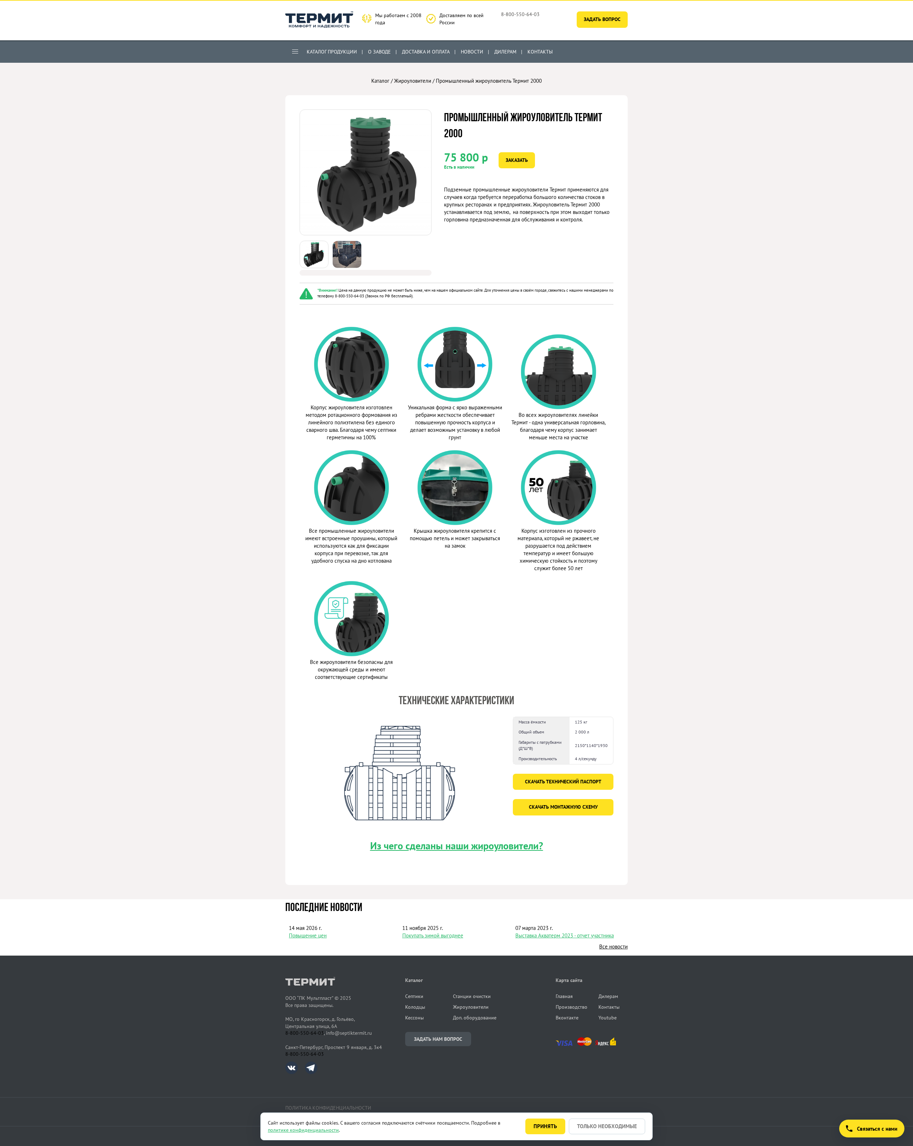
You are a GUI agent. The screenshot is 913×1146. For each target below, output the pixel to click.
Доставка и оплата (426, 51)
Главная (564, 996)
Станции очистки (472, 996)
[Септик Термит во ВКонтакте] (295, 1072)
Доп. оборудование (474, 1017)
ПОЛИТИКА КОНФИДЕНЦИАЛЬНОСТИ (328, 1108)
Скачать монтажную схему (563, 807)
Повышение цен (308, 935)
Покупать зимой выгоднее (432, 935)
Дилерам (505, 51)
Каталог (380, 80)
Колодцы (415, 1007)
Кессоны (414, 1017)
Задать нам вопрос (438, 1039)
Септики (414, 996)
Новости (472, 51)
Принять (545, 1126)
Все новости (613, 946)
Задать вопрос (602, 19)
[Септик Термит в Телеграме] (311, 1072)
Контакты (540, 51)
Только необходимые (607, 1126)
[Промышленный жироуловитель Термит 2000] (366, 233)
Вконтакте (567, 1017)
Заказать (517, 160)
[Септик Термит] (345, 982)
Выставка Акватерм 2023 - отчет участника (564, 935)
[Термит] (319, 20)
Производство (571, 1007)
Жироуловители (412, 80)
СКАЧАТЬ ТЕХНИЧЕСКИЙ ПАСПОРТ (563, 781)
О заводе (379, 51)
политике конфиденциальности (303, 1130)
